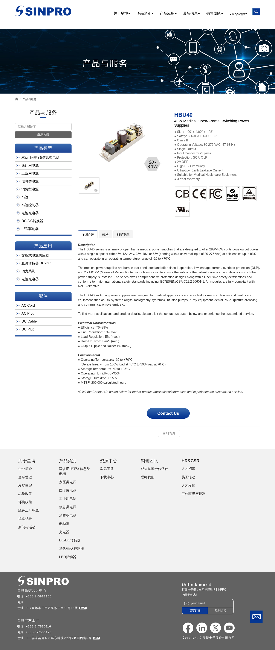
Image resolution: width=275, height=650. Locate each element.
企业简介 (25, 469)
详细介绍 (87, 234)
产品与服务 (30, 99)
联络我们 (256, 617)
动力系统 (28, 271)
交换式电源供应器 (35, 255)
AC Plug (27, 313)
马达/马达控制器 (71, 548)
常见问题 (107, 469)
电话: (21, 596)
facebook (188, 628)
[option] (122, 143)
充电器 (64, 532)
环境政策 (25, 502)
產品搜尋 (43, 134)
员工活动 (188, 477)
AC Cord (28, 305)
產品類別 (144, 13)
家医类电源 (67, 482)
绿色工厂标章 (28, 510)
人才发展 (188, 485)
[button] (256, 11)
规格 (105, 234)
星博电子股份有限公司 (43, 10)
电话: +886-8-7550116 (34, 626)
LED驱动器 (30, 229)
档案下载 (123, 234)
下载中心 (107, 477)
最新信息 (190, 13)
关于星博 (120, 13)
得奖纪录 (25, 519)
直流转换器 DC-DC (36, 263)
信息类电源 (30, 181)
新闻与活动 (26, 527)
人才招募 (188, 469)
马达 (24, 197)
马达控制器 (30, 205)
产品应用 (167, 13)
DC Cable (29, 321)
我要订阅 (194, 610)
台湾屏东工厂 (28, 620)
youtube (229, 628)
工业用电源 (30, 173)
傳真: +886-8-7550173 (34, 632)
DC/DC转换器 (70, 540)
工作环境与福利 (194, 493)
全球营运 (25, 477)
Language (237, 13)
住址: (21, 608)
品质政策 (25, 493)
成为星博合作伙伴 (154, 469)
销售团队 (213, 13)
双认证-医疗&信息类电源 (40, 157)
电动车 (64, 524)
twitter (215, 628)
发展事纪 (25, 485)
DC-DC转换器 (32, 221)
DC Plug (28, 329)
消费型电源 (30, 189)
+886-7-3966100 (39, 596)
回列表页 (168, 433)
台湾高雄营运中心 (31, 590)
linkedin (201, 628)
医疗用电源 (30, 165)
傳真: (21, 602)
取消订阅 (220, 610)
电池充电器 (30, 213)
